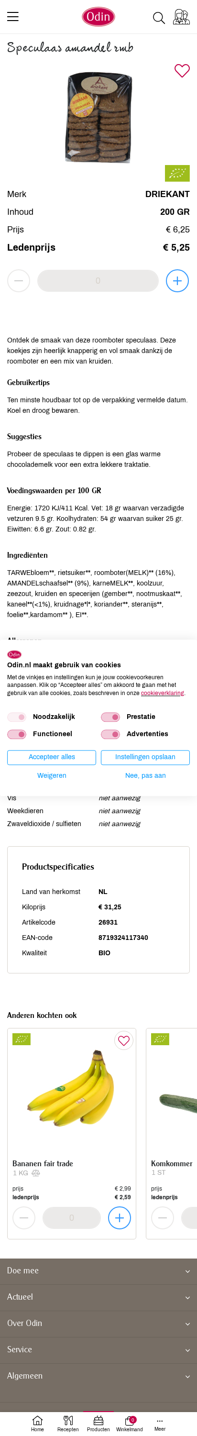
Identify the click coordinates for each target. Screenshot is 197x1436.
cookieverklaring (162, 693)
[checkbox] (16, 717)
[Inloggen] (181, 16)
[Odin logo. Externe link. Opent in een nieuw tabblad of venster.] (14, 654)
